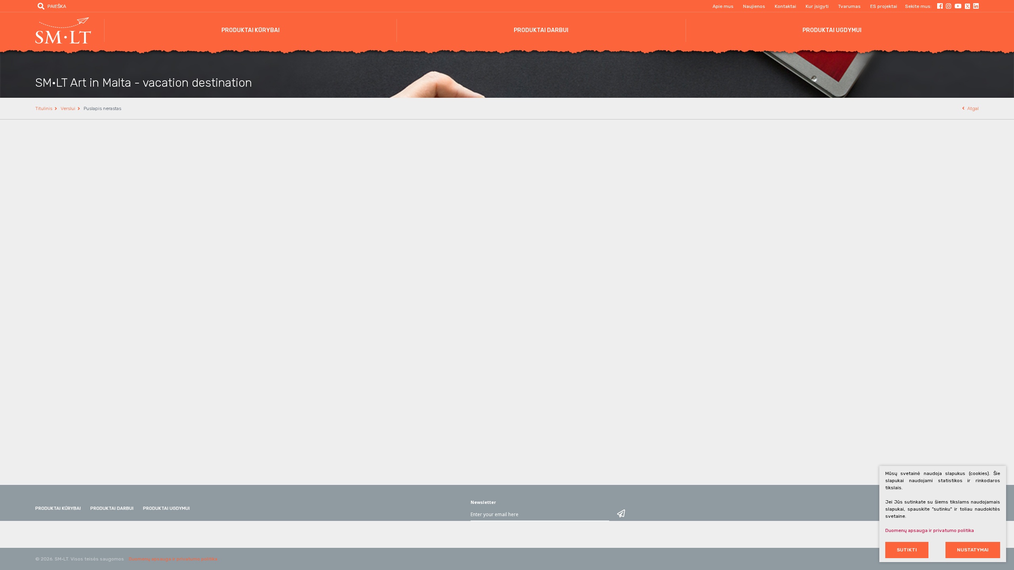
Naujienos (754, 6)
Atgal (973, 108)
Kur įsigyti (817, 6)
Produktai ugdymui (832, 30)
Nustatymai (973, 550)
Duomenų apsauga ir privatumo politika (173, 559)
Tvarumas (849, 6)
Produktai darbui (541, 30)
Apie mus (723, 6)
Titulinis (43, 108)
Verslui (68, 108)
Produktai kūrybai (250, 30)
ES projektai (883, 6)
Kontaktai (785, 6)
